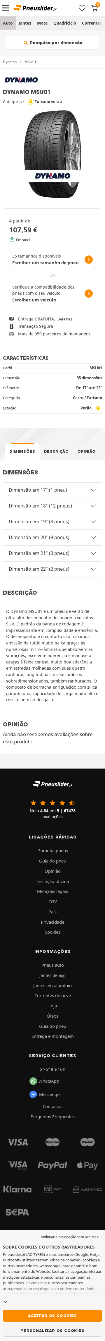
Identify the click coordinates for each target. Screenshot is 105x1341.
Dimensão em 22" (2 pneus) (39, 569)
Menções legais (52, 891)
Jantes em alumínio (52, 985)
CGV (52, 901)
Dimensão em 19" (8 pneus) (39, 521)
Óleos (52, 1016)
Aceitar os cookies (52, 1315)
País (52, 912)
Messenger (50, 1094)
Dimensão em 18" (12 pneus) (40, 506)
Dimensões (22, 451)
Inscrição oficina (52, 881)
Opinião (87, 451)
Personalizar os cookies (52, 1330)
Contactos (52, 1106)
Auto (8, 23)
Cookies (52, 932)
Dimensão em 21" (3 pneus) (39, 553)
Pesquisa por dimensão (56, 42)
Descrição (56, 451)
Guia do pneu (52, 861)
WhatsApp (48, 1081)
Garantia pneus (52, 850)
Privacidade (52, 922)
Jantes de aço (52, 975)
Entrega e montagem (53, 1036)
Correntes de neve (52, 995)
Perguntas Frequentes (53, 1116)
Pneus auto (52, 965)
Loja (52, 1006)
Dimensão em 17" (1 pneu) (38, 490)
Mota (42, 23)
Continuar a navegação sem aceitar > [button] (68, 1236)
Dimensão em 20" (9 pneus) (39, 537)
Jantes (25, 23)
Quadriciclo (64, 23)
